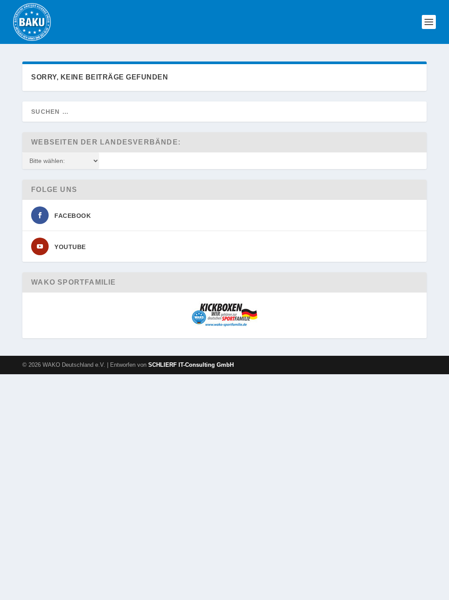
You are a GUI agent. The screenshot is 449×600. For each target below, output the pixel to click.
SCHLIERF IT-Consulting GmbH (191, 364)
